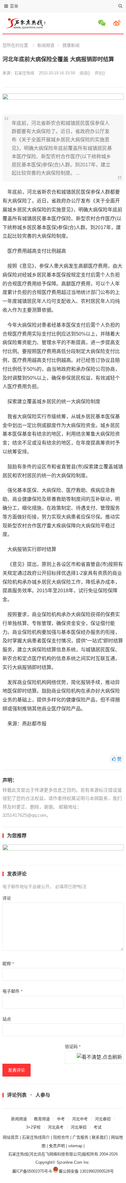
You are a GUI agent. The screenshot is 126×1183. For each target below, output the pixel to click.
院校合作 (61, 1137)
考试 (98, 1127)
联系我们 (100, 1137)
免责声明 (57, 1146)
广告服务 (80, 1137)
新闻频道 (45, 45)
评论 (6, 898)
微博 (117, 23)
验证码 (72, 1046)
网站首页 (11, 1137)
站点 (6, 1019)
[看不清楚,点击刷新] (99, 1057)
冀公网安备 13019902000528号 (86, 1171)
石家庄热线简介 (36, 1137)
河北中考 (80, 1119)
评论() (99, 73)
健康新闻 (71, 45)
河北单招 (79, 1127)
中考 (61, 1119)
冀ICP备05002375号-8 (31, 1171)
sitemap (75, 1146)
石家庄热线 (24, 73)
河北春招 (103, 1119)
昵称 (8, 963)
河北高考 (56, 1127)
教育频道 (42, 1119)
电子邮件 (12, 991)
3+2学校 (33, 1127)
